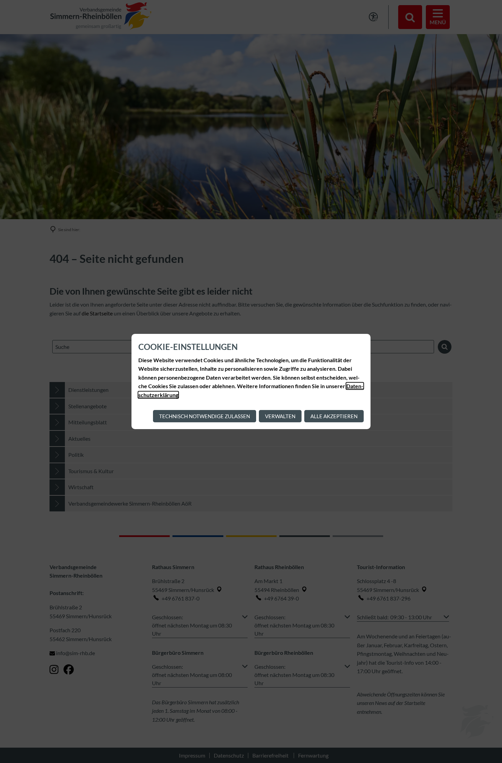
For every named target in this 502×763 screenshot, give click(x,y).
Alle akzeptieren (334, 416)
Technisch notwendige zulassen (204, 416)
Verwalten (280, 416)
